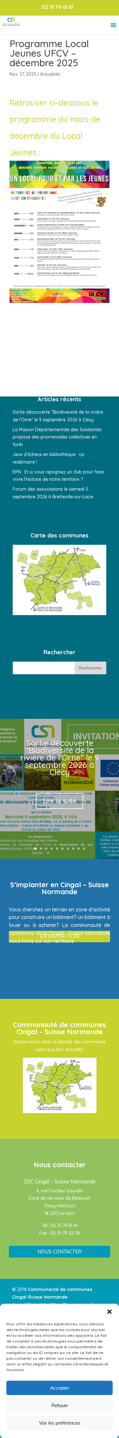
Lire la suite (59, 801)
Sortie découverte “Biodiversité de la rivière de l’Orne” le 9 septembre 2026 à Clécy (59, 757)
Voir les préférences (59, 1423)
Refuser (59, 1405)
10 (84, 848)
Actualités (50, 74)
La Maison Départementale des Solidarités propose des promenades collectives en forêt (57, 437)
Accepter (59, 1388)
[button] (109, 1311)
